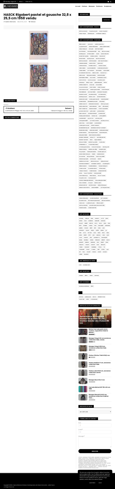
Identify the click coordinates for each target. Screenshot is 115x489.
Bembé (86, 223)
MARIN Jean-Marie (104, 130)
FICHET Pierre (93, 87)
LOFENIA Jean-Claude (84, 125)
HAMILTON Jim (82, 33)
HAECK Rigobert (105, 99)
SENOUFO (81, 244)
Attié (102, 218)
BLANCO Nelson (105, 53)
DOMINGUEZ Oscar (101, 77)
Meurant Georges (83, 139)
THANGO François (102, 166)
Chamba (85, 225)
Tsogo (87, 249)
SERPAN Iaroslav (95, 161)
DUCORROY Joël (101, 80)
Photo (94, 296)
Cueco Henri (106, 70)
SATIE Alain (93, 158)
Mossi (108, 240)
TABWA (80, 247)
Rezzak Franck (90, 156)
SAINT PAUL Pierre (100, 156)
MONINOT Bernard (83, 137)
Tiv (104, 247)
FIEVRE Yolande (101, 87)
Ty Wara (93, 249)
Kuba (108, 232)
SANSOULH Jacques (83, 158)
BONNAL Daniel (94, 56)
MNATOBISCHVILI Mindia (94, 135)
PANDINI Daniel (83, 207)
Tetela (100, 247)
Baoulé (81, 223)
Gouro (87, 230)
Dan (95, 225)
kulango (86, 254)
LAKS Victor (90, 118)
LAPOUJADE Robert (83, 120)
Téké (98, 249)
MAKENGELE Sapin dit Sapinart (98, 127)
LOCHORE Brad (98, 123)
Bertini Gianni (92, 60)
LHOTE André (89, 123)
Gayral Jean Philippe (94, 99)
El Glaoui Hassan (83, 87)
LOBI (93, 235)
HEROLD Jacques (105, 103)
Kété (89, 235)
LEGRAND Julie (91, 33)
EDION (105, 82)
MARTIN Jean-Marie (93, 132)
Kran (99, 232)
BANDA (80, 220)
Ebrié (91, 228)
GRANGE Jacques (83, 96)
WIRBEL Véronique (102, 185)
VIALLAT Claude (101, 175)
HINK (99, 106)
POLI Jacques (82, 151)
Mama (80, 240)
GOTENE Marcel (102, 94)
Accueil (77, 6)
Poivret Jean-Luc (102, 151)
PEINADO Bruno (83, 149)
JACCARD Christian (83, 111)
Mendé (103, 240)
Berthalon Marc (83, 31)
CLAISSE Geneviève (91, 68)
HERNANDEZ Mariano (94, 103)
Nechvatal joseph (92, 142)
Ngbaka (87, 242)
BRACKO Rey (102, 56)
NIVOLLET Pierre (83, 142)
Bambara (90, 220)
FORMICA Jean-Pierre (95, 89)
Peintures (99, 6)
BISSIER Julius (82, 53)
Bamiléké (97, 220)
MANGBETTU (97, 237)
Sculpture (81, 299)
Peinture (33, 22)
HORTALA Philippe (83, 205)
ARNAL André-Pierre (104, 46)
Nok (98, 242)
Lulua (80, 237)
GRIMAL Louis (92, 96)
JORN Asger (93, 111)
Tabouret (86, 247)
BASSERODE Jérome (94, 198)
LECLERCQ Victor (105, 120)
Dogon (86, 228)
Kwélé (85, 235)
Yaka (83, 251)
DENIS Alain (82, 75)
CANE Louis (100, 63)
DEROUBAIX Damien (91, 75)
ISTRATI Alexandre (103, 108)
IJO (106, 230)
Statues (84, 6)
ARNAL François (83, 49)
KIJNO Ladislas (82, 113)
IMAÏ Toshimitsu (83, 108)
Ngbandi (93, 242)
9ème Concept (82, 44)
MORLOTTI (92, 137)
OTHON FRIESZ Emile (93, 144)
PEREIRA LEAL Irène (93, 149)
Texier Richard (92, 170)
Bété (80, 225)
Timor (91, 275)
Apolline (91, 49)
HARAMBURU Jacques (92, 101)
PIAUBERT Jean (102, 149)
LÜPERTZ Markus (95, 125)
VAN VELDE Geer (97, 173)
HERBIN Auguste (83, 103)
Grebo (92, 230)
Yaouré (88, 251)
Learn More (92, 483)
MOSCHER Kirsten (101, 137)
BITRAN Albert (90, 53)
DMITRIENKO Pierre (83, 77)
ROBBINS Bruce (100, 154)
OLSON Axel (102, 142)
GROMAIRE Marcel (101, 96)
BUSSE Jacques (90, 58)
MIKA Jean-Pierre (83, 135)
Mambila (86, 240)
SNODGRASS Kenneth (84, 163)
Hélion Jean (105, 106)
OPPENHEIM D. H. (83, 144)
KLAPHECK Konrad (92, 113)
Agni (92, 218)
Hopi (80, 264)
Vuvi (107, 249)
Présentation (101, 296)
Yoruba (94, 251)
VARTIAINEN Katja (83, 175)
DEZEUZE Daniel (101, 75)
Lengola (98, 235)
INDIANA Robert (93, 108)
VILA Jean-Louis (83, 178)
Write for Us (29, 1)
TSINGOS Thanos (83, 170)
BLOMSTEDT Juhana (83, 56)
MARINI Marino (83, 132)
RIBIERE (93, 154)
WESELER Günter (83, 185)
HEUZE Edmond (93, 106)
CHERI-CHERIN (82, 68)
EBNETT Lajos (89, 82)
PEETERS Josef (106, 147)
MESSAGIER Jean (103, 132)
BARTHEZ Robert (99, 49)
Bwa (109, 223)
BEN (99, 51)
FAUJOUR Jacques (93, 31)
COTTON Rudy (90, 70)
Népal (86, 275)
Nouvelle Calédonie (84, 286)
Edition (81, 296)
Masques (92, 6)
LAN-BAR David (98, 118)
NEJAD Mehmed (97, 139)
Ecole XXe (92, 84)
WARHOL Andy (97, 182)
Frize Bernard (82, 92)
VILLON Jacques (92, 178)
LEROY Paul (81, 123)
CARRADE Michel (83, 65)
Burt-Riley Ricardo (103, 60)
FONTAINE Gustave (83, 89)
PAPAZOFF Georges (96, 147)
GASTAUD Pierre (91, 92)
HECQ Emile (101, 101)
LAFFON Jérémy (102, 115)
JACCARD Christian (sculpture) (97, 205)
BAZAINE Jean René (92, 51)
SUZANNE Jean (106, 163)
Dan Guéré (100, 225)
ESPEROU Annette (83, 84)
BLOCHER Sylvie (82, 200)
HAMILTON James (103, 31)
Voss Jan (90, 182)
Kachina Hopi (86, 264)
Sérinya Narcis (83, 166)
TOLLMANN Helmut (92, 168)
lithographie (94, 299)
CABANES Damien (83, 63)
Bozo (100, 223)
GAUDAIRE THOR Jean (102, 92)
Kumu (80, 235)
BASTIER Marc (82, 51)
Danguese (107, 225)
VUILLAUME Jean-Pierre (100, 180)
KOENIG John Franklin (84, 115)
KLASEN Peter (102, 113)
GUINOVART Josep (83, 99)
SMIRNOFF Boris (104, 161)
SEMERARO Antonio (84, 161)
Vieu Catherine (82, 182)
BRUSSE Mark (82, 58)
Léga (91, 237)
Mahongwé (104, 237)
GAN (103, 228)
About (20, 1)
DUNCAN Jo (81, 82)
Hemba (102, 230)
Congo (90, 225)
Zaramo (105, 251)
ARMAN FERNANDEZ (93, 46)
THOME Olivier (82, 168)
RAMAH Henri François (84, 154)
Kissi (95, 232)
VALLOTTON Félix (88, 173)
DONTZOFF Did (82, 80)
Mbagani (97, 240)
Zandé (99, 251)
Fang (99, 228)
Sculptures (107, 6)
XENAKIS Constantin (84, 187)
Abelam (87, 218)
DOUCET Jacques (92, 80)
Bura (105, 223)
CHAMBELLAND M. (93, 65)
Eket (95, 228)
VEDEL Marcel (93, 175)
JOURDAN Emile (100, 111)
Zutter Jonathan (105, 187)
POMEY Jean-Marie (91, 151)
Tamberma (93, 247)
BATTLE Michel (104, 198)
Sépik (92, 286)
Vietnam (97, 275)
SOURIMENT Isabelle (101, 33)
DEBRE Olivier (95, 72)
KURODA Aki (94, 115)
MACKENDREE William (84, 127)
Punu (107, 242)
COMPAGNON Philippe (102, 68)
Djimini (80, 228)
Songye (87, 244)
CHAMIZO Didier (102, 65)
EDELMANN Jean (98, 82)
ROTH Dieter (82, 156)
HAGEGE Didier (82, 101)
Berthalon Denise (100, 58)
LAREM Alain (88, 296)
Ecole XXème (99, 84)
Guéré (97, 230)
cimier (80, 254)
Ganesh (81, 275)
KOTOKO (90, 232)
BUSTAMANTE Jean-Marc (94, 200)
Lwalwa (86, 237)
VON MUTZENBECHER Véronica (86, 180)
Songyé (93, 244)
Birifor (91, 223)
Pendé (102, 242)
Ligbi (103, 235)
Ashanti (97, 218)
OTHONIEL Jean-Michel (84, 147)
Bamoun (103, 220)
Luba (108, 235)
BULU (85, 220)
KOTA (84, 232)
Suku (98, 244)
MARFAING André (94, 130)
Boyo (96, 223)
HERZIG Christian (83, 106)
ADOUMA (81, 218)
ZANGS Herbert (95, 187)
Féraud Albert (100, 203)
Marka (91, 240)
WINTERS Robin (92, 185)
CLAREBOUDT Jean (90, 203)
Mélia (91, 139)
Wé (79, 251)
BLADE (97, 53)
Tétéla (103, 249)
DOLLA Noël (93, 77)
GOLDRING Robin (93, 94)
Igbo (80, 232)
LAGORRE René (82, 118)
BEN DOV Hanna (105, 51)
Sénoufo (103, 244)
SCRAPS (99, 158)
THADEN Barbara (92, 166)
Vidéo (87, 299)
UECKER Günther (102, 170)
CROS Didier (98, 70)
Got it (100, 483)
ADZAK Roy (90, 44)
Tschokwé (81, 249)
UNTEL (80, 173)
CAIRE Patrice (92, 63)
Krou (103, 232)
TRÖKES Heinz (102, 168)
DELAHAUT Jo (103, 72)
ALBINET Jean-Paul (99, 44)
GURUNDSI (81, 230)
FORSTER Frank (105, 89)
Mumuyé (81, 242)
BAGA (107, 218)
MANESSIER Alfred (83, 130)
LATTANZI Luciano (94, 120)
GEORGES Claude (83, 94)
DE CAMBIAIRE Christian (84, 72)
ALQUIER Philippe (83, 46)
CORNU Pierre (82, 70)
